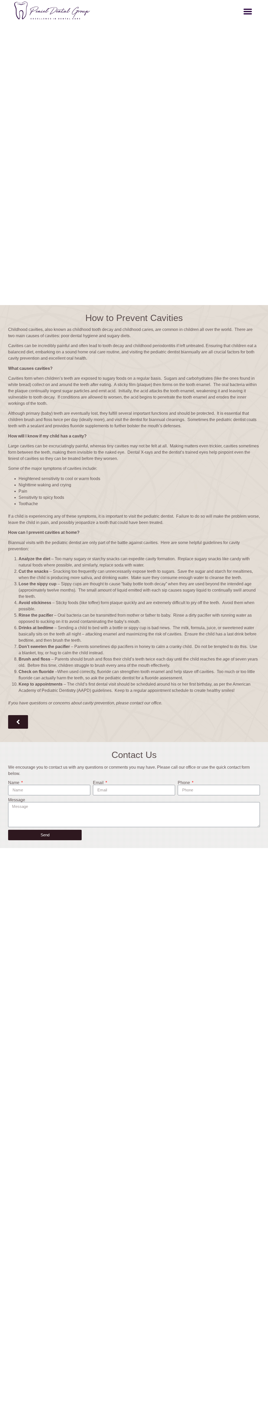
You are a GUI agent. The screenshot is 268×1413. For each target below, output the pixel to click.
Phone (184, 783)
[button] (248, 11)
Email (99, 783)
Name (14, 783)
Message (16, 800)
